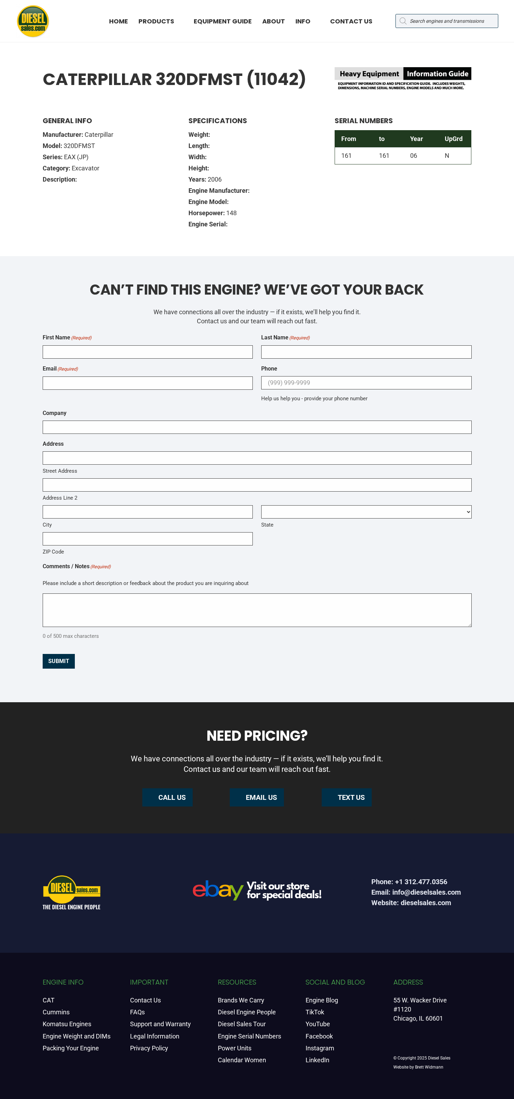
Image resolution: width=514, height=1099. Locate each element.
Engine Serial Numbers (249, 1036)
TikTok (315, 1012)
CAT (49, 1000)
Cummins (56, 1012)
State (267, 525)
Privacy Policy (149, 1048)
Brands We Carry (241, 1000)
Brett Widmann (429, 1067)
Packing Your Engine (71, 1048)
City (47, 525)
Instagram (320, 1048)
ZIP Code (53, 552)
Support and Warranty (160, 1024)
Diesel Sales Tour (242, 1024)
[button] (180, 21)
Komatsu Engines (67, 1024)
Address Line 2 (60, 498)
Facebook (319, 1036)
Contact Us (145, 1000)
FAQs (137, 1012)
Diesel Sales (439, 1058)
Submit (58, 661)
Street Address (60, 471)
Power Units (234, 1048)
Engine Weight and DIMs (76, 1036)
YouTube (318, 1024)
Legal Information (154, 1036)
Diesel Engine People (247, 1012)
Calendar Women (242, 1060)
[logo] (33, 21)
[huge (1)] (257, 893)
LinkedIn (317, 1060)
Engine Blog (322, 1000)
